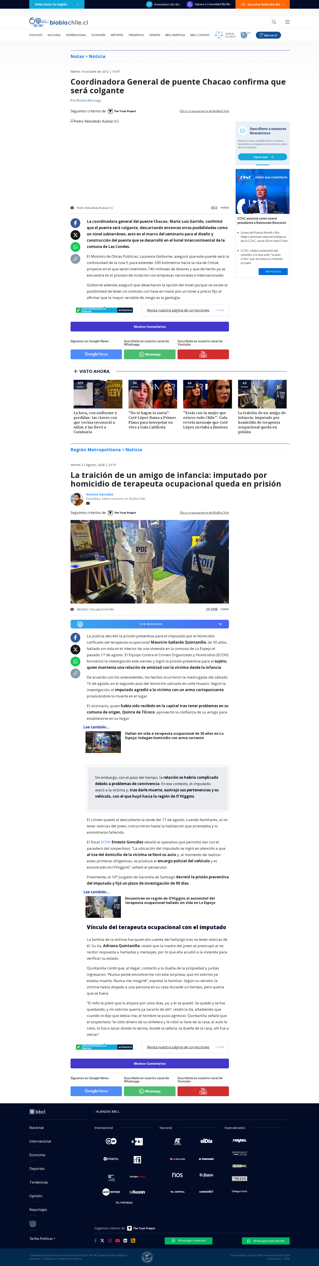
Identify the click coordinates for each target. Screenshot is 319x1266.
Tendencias (136, 35)
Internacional (76, 35)
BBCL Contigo (200, 35)
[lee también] (104, 742)
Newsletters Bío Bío (167, 4)
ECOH (106, 842)
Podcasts (36, 35)
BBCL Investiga (175, 35)
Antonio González (99, 494)
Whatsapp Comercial (192, 1240)
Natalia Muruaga (88, 100)
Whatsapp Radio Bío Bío (269, 1241)
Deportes (117, 35)
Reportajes (38, 1209)
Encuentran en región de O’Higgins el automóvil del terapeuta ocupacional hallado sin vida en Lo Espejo (170, 900)
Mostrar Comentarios (150, 326)
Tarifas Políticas (41, 1238)
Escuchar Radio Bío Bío (264, 4)
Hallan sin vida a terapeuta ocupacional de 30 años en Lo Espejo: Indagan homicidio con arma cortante (174, 735)
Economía (98, 35)
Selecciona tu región (51, 4)
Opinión (154, 35)
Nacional (54, 35)
